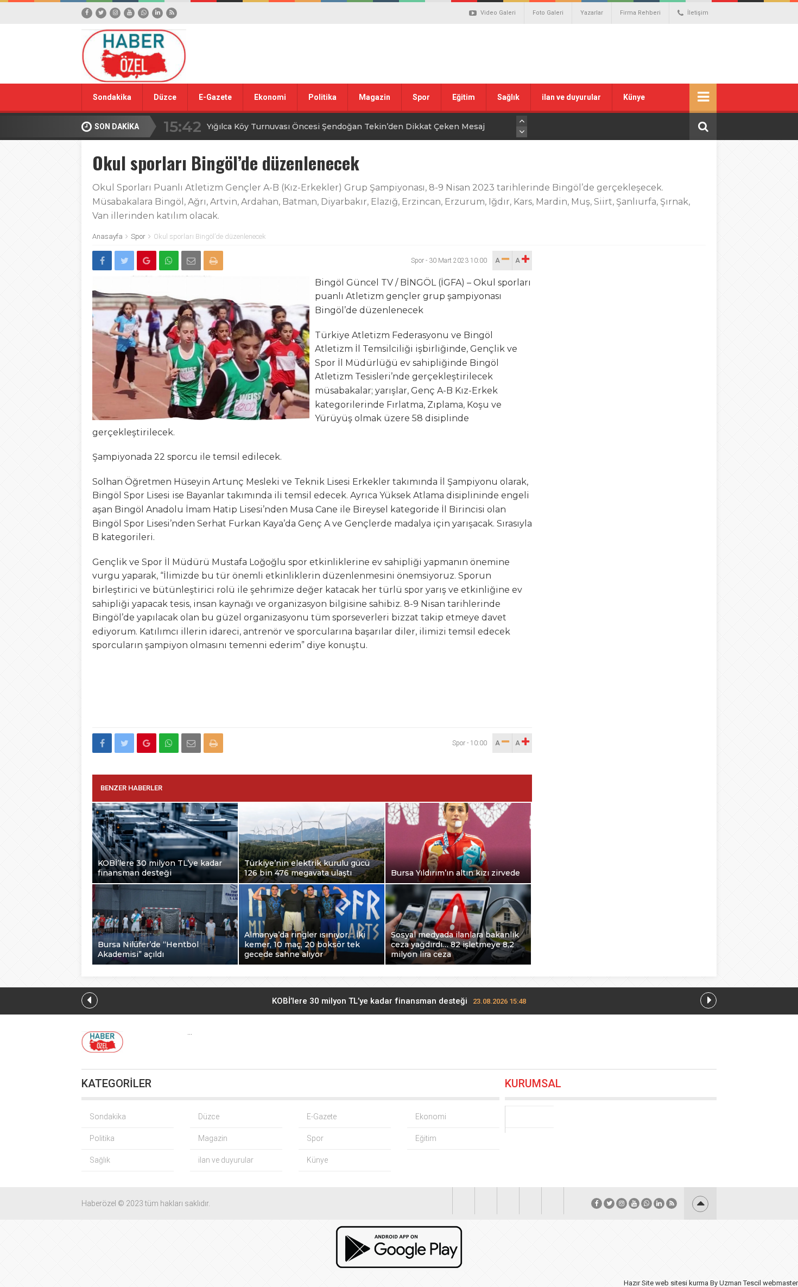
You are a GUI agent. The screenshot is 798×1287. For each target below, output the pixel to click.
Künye (634, 97)
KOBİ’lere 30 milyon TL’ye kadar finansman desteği (399, 1001)
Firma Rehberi (640, 12)
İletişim (697, 12)
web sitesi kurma (681, 1283)
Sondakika (112, 97)
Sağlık (508, 97)
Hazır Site (639, 1283)
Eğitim (463, 97)
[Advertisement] (521, 53)
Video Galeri (498, 12)
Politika (322, 97)
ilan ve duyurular (571, 97)
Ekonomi (270, 97)
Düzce (165, 97)
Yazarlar (591, 12)
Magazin (374, 97)
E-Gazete (215, 97)
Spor (421, 97)
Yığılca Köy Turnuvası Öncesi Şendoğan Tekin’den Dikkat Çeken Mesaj (346, 126)
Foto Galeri (548, 12)
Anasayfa (107, 236)
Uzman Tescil (740, 1283)
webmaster (780, 1283)
